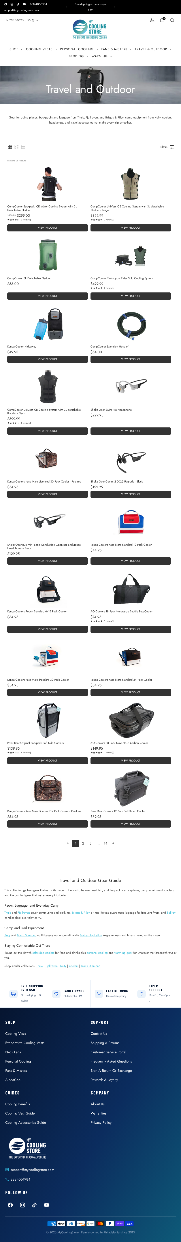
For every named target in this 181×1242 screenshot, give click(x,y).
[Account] (152, 20)
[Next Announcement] (115, 7)
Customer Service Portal (108, 1052)
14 (105, 843)
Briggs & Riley (81, 912)
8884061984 (20, 1179)
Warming (100, 56)
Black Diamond (26, 935)
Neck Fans (13, 1052)
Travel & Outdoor (151, 49)
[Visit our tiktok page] (18, 4)
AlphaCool (13, 1079)
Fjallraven (24, 912)
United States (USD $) (19, 20)
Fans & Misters (114, 49)
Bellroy (171, 912)
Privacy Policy (101, 1122)
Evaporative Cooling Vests (24, 1042)
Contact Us (99, 1033)
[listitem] (90, 7)
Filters (164, 147)
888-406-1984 (38, 4)
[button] (10, 147)
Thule (7, 912)
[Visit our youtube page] (24, 4)
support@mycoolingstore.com (21, 10)
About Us (97, 1104)
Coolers (73, 966)
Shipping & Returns (105, 1042)
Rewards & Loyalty (104, 1079)
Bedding (76, 56)
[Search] (172, 20)
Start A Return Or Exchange (111, 1070)
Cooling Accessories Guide (25, 1122)
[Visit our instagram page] (12, 4)
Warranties (98, 1113)
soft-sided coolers (43, 952)
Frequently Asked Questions (111, 1061)
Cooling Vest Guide (20, 1113)
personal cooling (97, 952)
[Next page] (113, 843)
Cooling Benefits (17, 1104)
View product (47, 228)
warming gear (123, 952)
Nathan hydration (91, 935)
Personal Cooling (77, 49)
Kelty (7, 935)
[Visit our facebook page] (6, 4)
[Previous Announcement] (66, 7)
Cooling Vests (39, 49)
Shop (14, 49)
